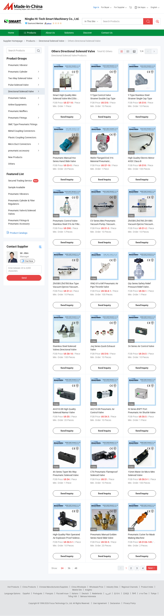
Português (37, 593)
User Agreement (100, 603)
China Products (29, 587)
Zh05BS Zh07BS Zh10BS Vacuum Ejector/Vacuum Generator (140, 224)
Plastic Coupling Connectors (22, 137)
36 (69, 568)
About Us (50, 32)
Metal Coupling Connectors (21, 130)
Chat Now (29, 261)
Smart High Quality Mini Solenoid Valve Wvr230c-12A (65, 98)
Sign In (96, 7)
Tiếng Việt (72, 596)
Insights (88, 589)
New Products (15, 157)
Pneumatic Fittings (17, 117)
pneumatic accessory (18, 150)
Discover (87, 32)
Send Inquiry (67, 117)
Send (24, 277)
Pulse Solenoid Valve (18, 84)
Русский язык (62, 593)
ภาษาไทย (143, 593)
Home (11, 32)
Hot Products (13, 587)
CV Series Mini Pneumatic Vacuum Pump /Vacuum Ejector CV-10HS (102, 224)
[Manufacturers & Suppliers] (23, 6)
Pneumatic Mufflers (18, 111)
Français (49, 593)
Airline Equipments (17, 104)
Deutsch (85, 593)
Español (26, 593)
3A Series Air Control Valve (141, 346)
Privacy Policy (129, 603)
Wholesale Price (96, 587)
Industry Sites (112, 587)
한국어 (117, 593)
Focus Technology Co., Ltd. (61, 603)
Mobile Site (77, 589)
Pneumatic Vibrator (18, 65)
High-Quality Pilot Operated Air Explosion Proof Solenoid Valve (67, 538)
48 (76, 568)
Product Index (147, 587)
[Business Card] (40, 246)
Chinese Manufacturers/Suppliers (53, 587)
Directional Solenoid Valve (21, 91)
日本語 (126, 593)
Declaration (115, 603)
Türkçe (153, 593)
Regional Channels (130, 587)
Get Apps (141, 7)
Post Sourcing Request (157, 21)
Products (31, 32)
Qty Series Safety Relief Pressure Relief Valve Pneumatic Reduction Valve (141, 287)
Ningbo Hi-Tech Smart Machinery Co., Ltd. (52, 19)
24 (62, 568)
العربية (108, 593)
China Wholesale (78, 587)
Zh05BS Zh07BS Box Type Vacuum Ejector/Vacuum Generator (66, 287)
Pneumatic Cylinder (17, 71)
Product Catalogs (18, 232)
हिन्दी (134, 593)
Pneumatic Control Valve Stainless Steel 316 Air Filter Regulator (66, 224)
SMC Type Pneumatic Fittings (22, 124)
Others (11, 163)
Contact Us (106, 32)
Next (150, 567)
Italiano (75, 593)
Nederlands (97, 593)
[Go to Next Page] (154, 51)
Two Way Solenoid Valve (20, 78)
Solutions (69, 32)
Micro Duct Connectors (19, 143)
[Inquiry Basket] (131, 7)
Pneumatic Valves (17, 97)
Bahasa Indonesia (88, 596)
